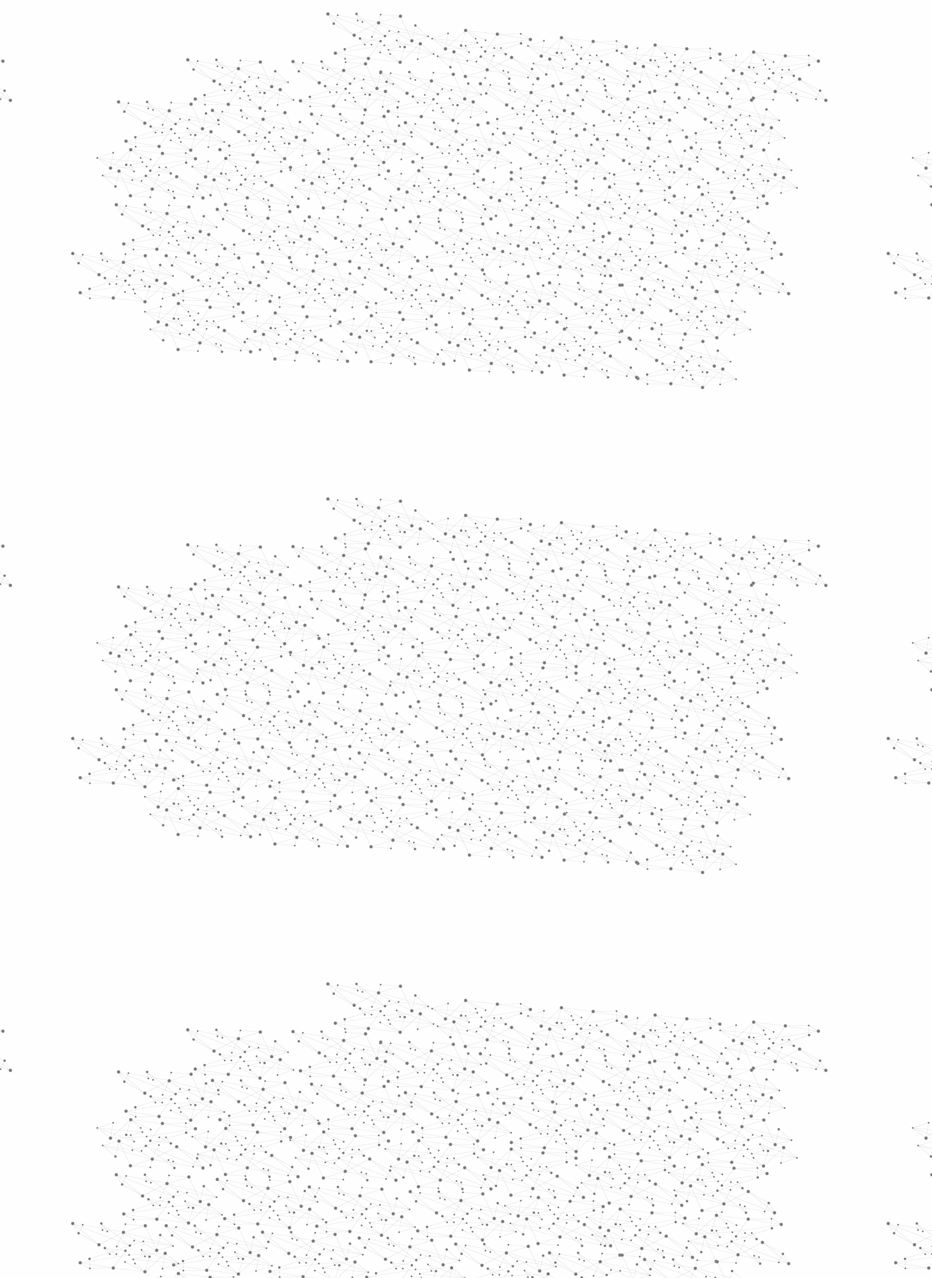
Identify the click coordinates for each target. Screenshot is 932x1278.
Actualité (390, 184)
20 (580, 1111)
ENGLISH (681, 20)
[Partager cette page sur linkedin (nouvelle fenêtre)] (575, 274)
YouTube (666, 1174)
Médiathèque (604, 115)
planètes (645, 635)
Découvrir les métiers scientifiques (555, 126)
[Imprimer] (372, 263)
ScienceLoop (281, 521)
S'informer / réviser (349, 126)
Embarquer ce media (659, 555)
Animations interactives (278, 197)
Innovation (436, 20)
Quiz (259, 456)
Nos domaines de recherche (362, 20)
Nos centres (532, 20)
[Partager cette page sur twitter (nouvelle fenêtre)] (427, 274)
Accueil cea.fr (657, 115)
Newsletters (445, 115)
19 (563, 1111)
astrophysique (589, 635)
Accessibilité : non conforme (502, 1173)
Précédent (381, 1111)
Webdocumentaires (294, 499)
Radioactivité (285, 307)
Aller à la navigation (613, 49)
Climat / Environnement (291, 329)
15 (495, 1111)
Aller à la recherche (669, 49)
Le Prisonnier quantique (738, 113)
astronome (387, 649)
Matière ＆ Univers (494, 184)
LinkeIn (677, 1174)
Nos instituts (483, 20)
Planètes (583, 184)
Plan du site (430, 1173)
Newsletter (606, 1174)
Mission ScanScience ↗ (289, 587)
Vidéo (363, 184)
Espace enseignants (506, 115)
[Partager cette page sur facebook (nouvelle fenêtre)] (530, 263)
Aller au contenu (562, 49)
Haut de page (887, 1103)
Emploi (573, 20)
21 (597, 1111)
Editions (268, 434)
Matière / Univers (295, 396)
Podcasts (272, 478)
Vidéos (353, 167)
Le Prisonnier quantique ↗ (282, 551)
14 (478, 1111)
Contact (561, 115)
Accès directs (616, 20)
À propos (291, 20)
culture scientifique (454, 635)
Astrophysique (545, 184)
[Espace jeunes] (335, 87)
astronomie (526, 635)
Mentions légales (265, 1173)
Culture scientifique (436, 184)
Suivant (673, 1111)
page (529, 584)
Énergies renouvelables (288, 285)
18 (546, 1111)
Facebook (633, 1174)
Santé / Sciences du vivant (295, 373)
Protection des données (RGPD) (351, 1173)
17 (529, 1111)
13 (461, 1111)
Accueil (277, 167)
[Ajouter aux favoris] (421, 263)
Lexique (568, 1173)
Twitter (644, 1174)
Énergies (275, 247)
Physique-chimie (294, 351)
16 (512, 1111)
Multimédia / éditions (436, 126)
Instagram (655, 1174)
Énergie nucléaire (297, 263)
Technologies (286, 411)
